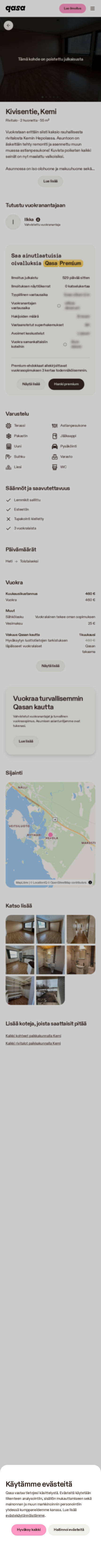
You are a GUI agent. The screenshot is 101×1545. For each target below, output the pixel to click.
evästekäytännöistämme (25, 1515)
